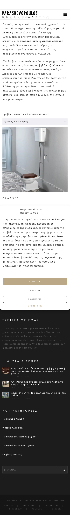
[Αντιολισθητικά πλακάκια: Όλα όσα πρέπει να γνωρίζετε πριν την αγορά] (5, 384)
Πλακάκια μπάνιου (13, 418)
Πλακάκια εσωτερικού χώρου (19, 436)
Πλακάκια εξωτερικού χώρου (18, 445)
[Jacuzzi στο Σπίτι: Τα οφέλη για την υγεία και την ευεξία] (5, 395)
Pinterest (15, 509)
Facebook (29, 505)
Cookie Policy (35, 306)
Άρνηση (35, 290)
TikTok (56, 509)
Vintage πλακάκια (12, 427)
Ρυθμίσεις (35, 299)
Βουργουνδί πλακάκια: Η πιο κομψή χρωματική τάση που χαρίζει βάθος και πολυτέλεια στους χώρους (38, 371)
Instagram (51, 505)
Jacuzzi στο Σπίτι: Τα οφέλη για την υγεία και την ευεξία (38, 394)
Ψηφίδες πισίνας (12, 454)
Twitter (7, 505)
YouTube (37, 509)
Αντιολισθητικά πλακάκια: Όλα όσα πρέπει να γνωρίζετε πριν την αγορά (37, 383)
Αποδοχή (35, 281)
